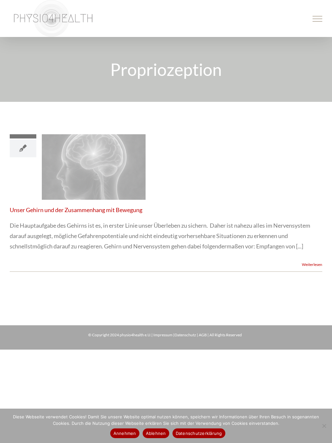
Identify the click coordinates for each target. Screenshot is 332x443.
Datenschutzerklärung (199, 433)
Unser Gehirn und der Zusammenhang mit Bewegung (76, 209)
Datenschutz (185, 334)
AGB (203, 334)
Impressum (162, 334)
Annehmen (124, 433)
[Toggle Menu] (317, 19)
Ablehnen (156, 433)
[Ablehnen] (324, 426)
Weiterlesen (312, 264)
